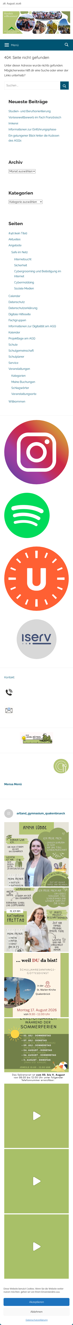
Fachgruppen (17, 320)
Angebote (15, 245)
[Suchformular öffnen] (67, 44)
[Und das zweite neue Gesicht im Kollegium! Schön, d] (36, 854)
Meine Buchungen (23, 382)
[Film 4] (36, 1181)
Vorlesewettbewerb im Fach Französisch (35, 117)
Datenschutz (17, 302)
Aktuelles (15, 239)
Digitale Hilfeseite (20, 314)
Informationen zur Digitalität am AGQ (32, 326)
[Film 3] (36, 1246)
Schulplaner (16, 356)
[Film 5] (36, 1116)
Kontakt (9, 677)
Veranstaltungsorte (23, 394)
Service (13, 363)
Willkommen (17, 401)
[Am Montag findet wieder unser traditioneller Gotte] (36, 985)
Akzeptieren (36, 1302)
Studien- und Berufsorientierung (30, 111)
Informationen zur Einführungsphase (32, 129)
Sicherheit (20, 265)
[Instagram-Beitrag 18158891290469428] (36, 1050)
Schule (13, 344)
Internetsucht (22, 259)
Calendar (14, 296)
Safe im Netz (19, 252)
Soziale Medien (24, 288)
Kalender (14, 332)
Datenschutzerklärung (36, 1320)
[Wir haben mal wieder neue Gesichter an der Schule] (36, 920)
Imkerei (13, 123)
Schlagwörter (20, 388)
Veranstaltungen (19, 369)
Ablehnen (36, 1311)
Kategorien (18, 375)
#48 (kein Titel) (18, 233)
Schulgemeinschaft (21, 350)
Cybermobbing (24, 282)
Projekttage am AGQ (22, 338)
